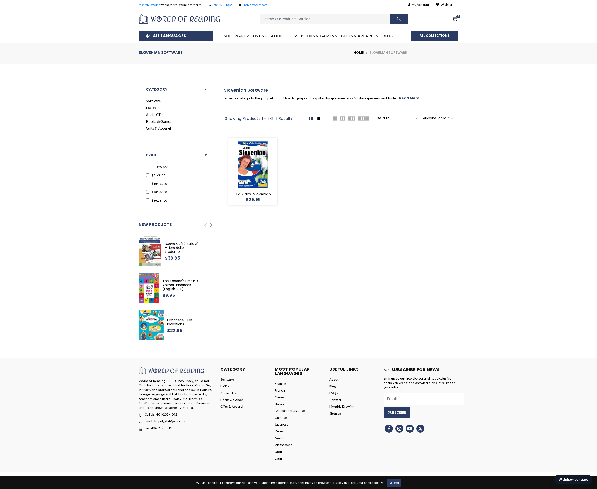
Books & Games (159, 121)
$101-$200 (159, 183)
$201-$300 (159, 192)
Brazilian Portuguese (290, 411)
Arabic (279, 438)
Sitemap (335, 413)
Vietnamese (283, 445)
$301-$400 (159, 200)
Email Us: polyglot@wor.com (165, 421)
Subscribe (397, 412)
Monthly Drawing (149, 5)
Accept (394, 483)
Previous (205, 223)
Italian (279, 404)
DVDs (151, 108)
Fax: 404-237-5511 (158, 428)
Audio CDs (154, 114)
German (280, 397)
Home (359, 52)
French (280, 390)
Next (211, 223)
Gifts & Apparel (158, 128)
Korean (280, 431)
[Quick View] (258, 171)
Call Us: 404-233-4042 (161, 414)
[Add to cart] (236, 171)
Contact (335, 400)
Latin (278, 458)
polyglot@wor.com (255, 5)
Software (153, 101)
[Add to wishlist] (247, 171)
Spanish (280, 384)
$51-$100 (158, 175)
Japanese (281, 424)
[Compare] (269, 171)
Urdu (278, 452)
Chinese (281, 418)
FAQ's (333, 393)
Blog (387, 36)
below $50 (160, 167)
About (334, 379)
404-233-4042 (223, 5)
